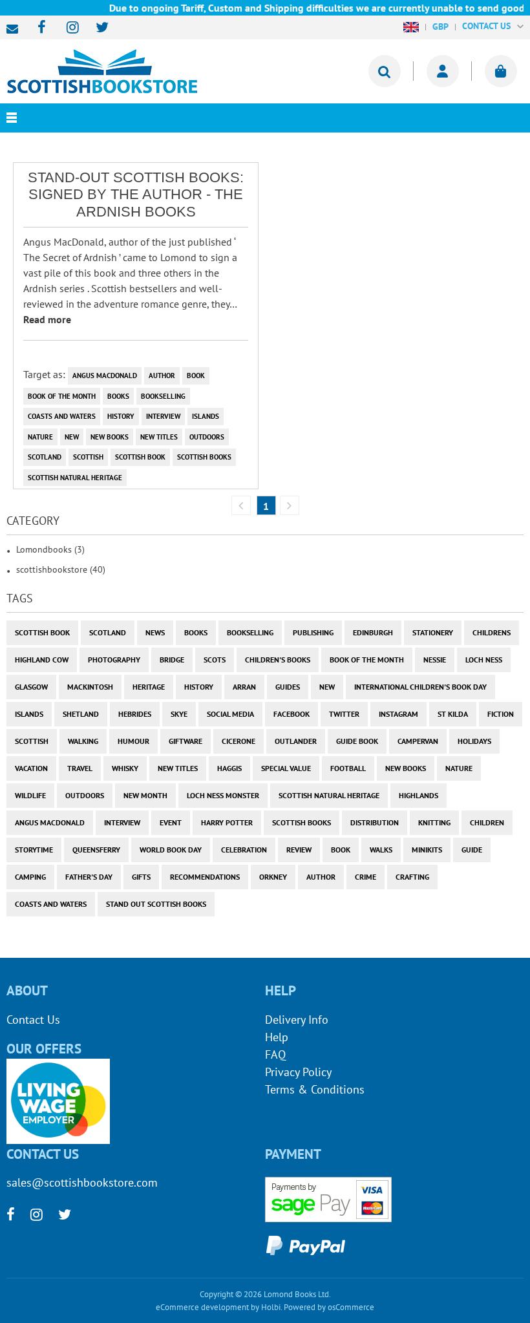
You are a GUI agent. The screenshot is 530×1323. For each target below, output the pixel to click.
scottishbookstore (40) (60, 569)
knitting (434, 822)
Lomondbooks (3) (50, 549)
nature (40, 436)
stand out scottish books (156, 904)
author (162, 375)
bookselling (163, 396)
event (171, 822)
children (487, 822)
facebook (291, 714)
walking (83, 741)
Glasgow (31, 687)
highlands (418, 795)
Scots (215, 659)
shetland (81, 714)
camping (30, 877)
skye (179, 714)
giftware (185, 741)
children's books (277, 659)
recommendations (205, 877)
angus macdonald (104, 375)
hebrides (134, 714)
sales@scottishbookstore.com (15, 29)
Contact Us (33, 1019)
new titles (159, 436)
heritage (148, 687)
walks (381, 849)
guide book (357, 741)
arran (244, 687)
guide (471, 849)
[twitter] (96, 28)
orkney (273, 877)
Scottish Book (140, 456)
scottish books (204, 456)
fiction (500, 714)
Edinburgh (373, 632)
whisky (125, 768)
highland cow (42, 659)
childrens (491, 632)
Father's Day (88, 877)
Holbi (271, 1307)
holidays (474, 741)
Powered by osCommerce (329, 1307)
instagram (398, 714)
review (299, 849)
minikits (427, 849)
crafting (412, 877)
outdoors (206, 436)
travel (79, 768)
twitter (344, 714)
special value (286, 768)
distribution (374, 822)
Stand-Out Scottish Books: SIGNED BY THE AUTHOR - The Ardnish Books (136, 194)
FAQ (275, 1054)
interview (163, 416)
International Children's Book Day (420, 687)
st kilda (453, 714)
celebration (244, 849)
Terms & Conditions (315, 1089)
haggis (229, 768)
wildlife (30, 795)
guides (287, 687)
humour (133, 741)
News (155, 632)
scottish (88, 456)
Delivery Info (296, 1019)
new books (109, 436)
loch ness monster (223, 795)
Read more (47, 319)
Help (276, 1037)
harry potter (227, 822)
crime (365, 877)
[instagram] (67, 28)
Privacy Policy (298, 1071)
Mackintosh (90, 687)
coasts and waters (62, 416)
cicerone (238, 741)
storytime (34, 849)
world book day (171, 849)
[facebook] (38, 28)
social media (230, 714)
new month (145, 795)
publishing (313, 632)
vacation (31, 768)
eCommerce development (202, 1307)
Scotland (44, 456)
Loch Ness (483, 659)
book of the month (62, 396)
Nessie (434, 659)
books (118, 396)
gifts (141, 877)
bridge (172, 659)
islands (205, 416)
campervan (418, 741)
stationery (432, 632)
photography (114, 659)
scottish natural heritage (75, 477)
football (348, 768)
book (196, 375)
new (72, 436)
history (120, 416)
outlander (296, 741)
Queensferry (96, 849)
